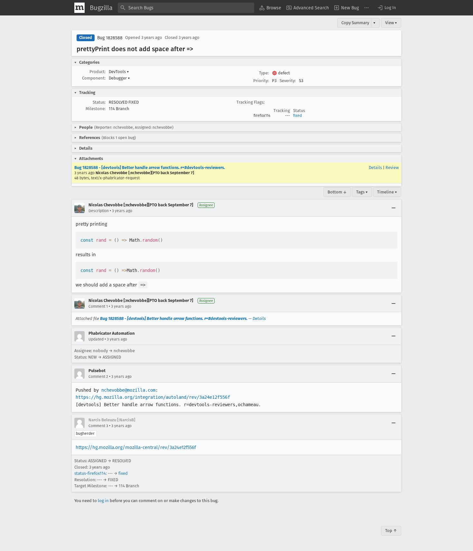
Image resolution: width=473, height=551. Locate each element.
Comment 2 (98, 376)
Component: (94, 78)
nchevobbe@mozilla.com (128, 390)
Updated (96, 339)
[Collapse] (393, 208)
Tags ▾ (362, 192)
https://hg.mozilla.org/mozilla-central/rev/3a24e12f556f (136, 447)
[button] (386, 8)
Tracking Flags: (250, 102)
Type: (264, 72)
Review (392, 167)
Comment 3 (98, 426)
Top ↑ (391, 530)
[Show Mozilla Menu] (79, 8)
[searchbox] (186, 8)
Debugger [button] (119, 78)
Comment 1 (98, 306)
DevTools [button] (119, 71)
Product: (97, 71)
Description (98, 211)
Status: (99, 102)
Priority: (261, 80)
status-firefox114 (90, 473)
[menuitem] (270, 8)
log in (103, 500)
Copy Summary (355, 22)
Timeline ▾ (387, 192)
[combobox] (186, 8)
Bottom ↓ (337, 192)
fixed (297, 115)
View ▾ (391, 22)
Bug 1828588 (110, 38)
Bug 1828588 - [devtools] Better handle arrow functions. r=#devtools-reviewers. (149, 167)
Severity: (288, 80)
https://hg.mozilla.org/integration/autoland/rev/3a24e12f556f (153, 397)
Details (375, 167)
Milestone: (96, 108)
